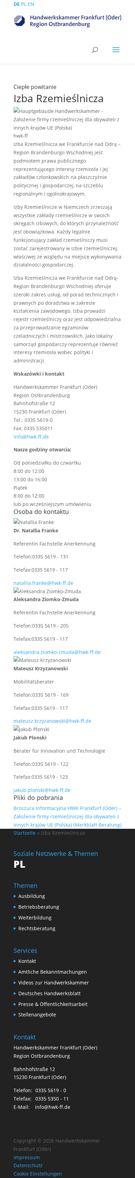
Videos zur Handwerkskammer (53, 982)
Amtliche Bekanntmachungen (52, 971)
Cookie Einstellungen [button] (38, 1173)
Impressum (27, 1157)
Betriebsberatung (38, 906)
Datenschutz (28, 1165)
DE (17, 4)
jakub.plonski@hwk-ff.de (42, 790)
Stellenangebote (37, 1014)
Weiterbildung (35, 917)
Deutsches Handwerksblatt (49, 993)
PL (23, 4)
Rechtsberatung (36, 928)
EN (31, 4)
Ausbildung (31, 896)
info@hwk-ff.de (31, 436)
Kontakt (27, 961)
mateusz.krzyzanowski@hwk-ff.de (52, 721)
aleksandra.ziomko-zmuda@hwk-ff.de (57, 652)
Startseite (25, 832)
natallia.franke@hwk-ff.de (43, 583)
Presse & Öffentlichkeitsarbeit (53, 1004)
